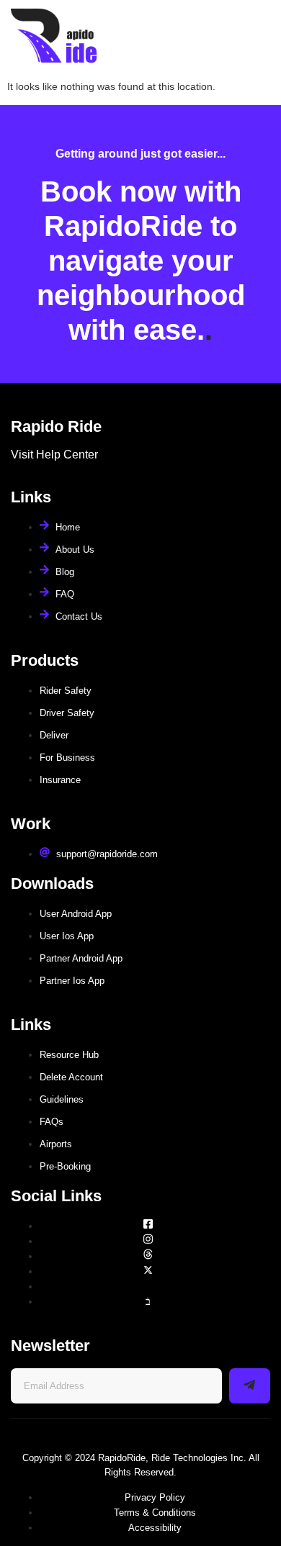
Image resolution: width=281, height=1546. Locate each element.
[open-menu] (258, 36)
